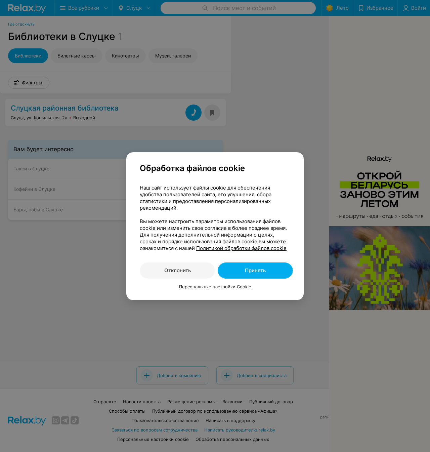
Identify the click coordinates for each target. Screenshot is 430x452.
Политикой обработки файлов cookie (241, 248)
